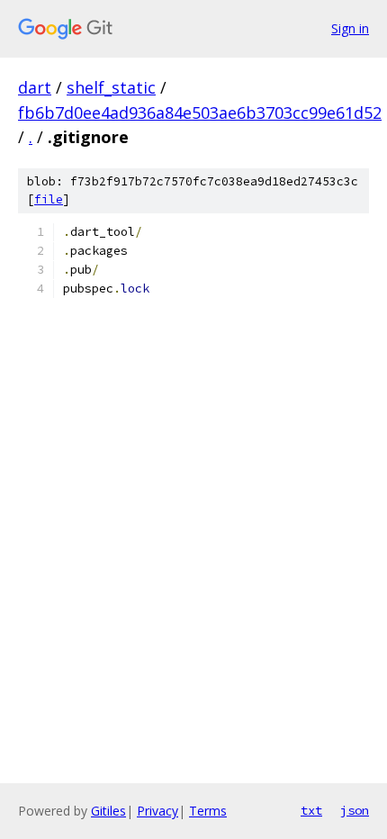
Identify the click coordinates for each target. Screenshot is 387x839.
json (354, 810)
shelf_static (111, 87)
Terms (208, 810)
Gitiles (108, 810)
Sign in (350, 28)
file (48, 199)
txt (311, 810)
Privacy (157, 810)
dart (34, 87)
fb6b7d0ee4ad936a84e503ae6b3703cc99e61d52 (200, 112)
